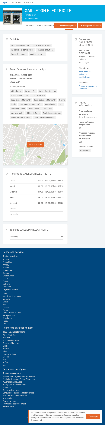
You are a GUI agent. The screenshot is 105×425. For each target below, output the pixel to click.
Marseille (6, 299)
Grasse (6, 281)
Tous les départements (14, 332)
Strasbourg (7, 318)
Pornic (5, 310)
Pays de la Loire (9, 401)
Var (4, 365)
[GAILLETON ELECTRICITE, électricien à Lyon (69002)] (12, 17)
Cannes (6, 273)
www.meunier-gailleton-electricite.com (85, 74)
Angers (6, 259)
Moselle (6, 357)
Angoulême (7, 262)
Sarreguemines (9, 315)
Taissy (5, 321)
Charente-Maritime (11, 343)
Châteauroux (8, 276)
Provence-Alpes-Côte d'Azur (14, 404)
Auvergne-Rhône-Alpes (12, 382)
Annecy (6, 265)
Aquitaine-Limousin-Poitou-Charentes (19, 379)
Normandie (7, 398)
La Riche (6, 284)
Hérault (6, 349)
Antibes (6, 267)
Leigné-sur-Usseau (10, 289)
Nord (5, 359)
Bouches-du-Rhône (11, 340)
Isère (5, 351)
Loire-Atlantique (9, 354)
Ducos (5, 278)
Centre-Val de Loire (11, 390)
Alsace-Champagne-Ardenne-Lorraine (19, 376)
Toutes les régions (12, 373)
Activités (30, 25)
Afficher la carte (35, 145)
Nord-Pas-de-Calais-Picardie (15, 395)
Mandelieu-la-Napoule (12, 296)
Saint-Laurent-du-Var (12, 313)
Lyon (5, 293)
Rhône (5, 362)
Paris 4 (6, 307)
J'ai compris (93, 416)
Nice (4, 304)
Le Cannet (7, 287)
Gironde (6, 346)
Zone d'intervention (45, 25)
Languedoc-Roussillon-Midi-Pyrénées (18, 393)
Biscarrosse (8, 270)
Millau (5, 302)
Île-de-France (8, 406)
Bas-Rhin (6, 338)
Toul (4, 324)
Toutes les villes (10, 256)
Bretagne (7, 387)
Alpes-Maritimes (9, 335)
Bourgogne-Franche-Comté (14, 385)
